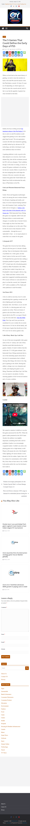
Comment (4, 607)
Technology (4, 747)
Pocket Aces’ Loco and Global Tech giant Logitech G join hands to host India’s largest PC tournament (14, 526)
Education (4, 703)
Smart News (4, 735)
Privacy (3, 679)
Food (2, 712)
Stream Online (5, 744)
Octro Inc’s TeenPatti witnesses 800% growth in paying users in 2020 (15, 586)
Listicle (3, 729)
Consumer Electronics (7, 697)
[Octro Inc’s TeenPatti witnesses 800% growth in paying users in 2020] (15, 566)
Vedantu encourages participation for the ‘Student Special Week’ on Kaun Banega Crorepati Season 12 (14, 484)
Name (3, 634)
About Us (4, 673)
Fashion (3, 709)
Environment (5, 706)
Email (3, 642)
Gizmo (3, 717)
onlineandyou (13, 49)
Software (3, 738)
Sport (2, 741)
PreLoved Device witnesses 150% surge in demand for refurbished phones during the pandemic (15, 493)
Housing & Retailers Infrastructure (10, 726)
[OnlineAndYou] (3, 28)
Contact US (4, 676)
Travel (3, 750)
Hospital (3, 723)
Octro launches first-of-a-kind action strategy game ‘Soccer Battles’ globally (15, 555)
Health (3, 720)
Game (4, 36)
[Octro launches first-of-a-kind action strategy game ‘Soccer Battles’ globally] (15, 537)
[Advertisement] (15, 112)
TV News (4, 753)
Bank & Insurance (6, 694)
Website (3, 649)
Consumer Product (6, 700)
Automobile (4, 691)
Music (3, 732)
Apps (2, 688)
